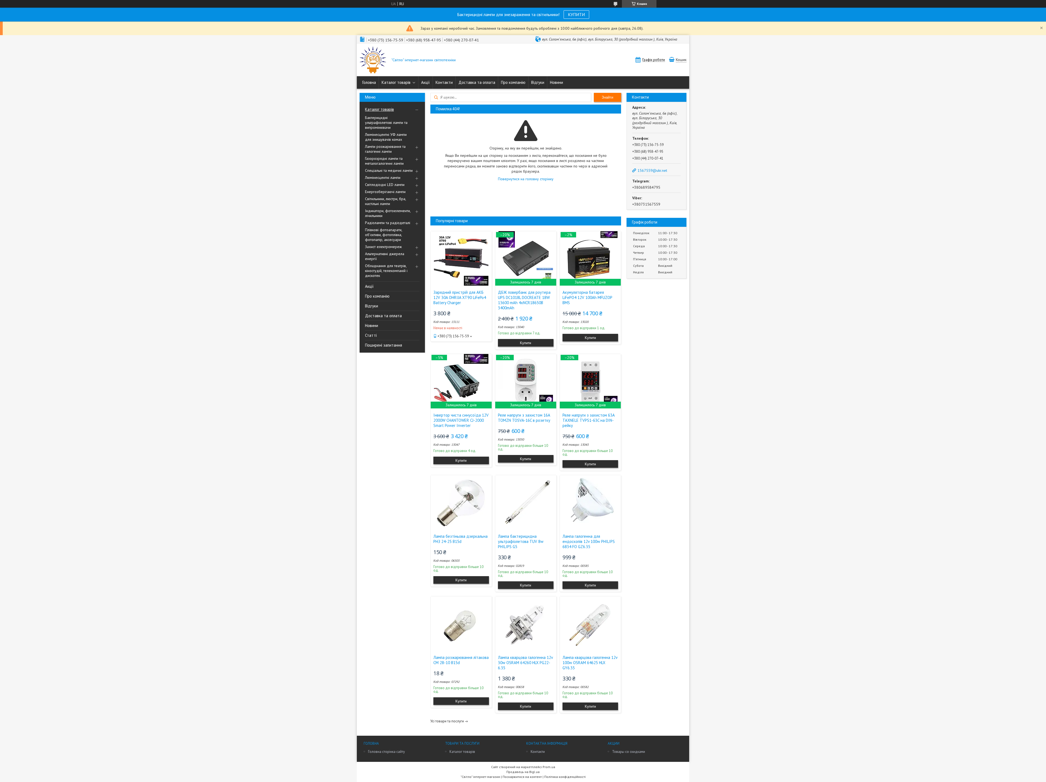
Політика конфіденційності (565, 777)
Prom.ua (549, 767)
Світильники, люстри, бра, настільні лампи (385, 201)
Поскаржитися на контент (522, 777)
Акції (425, 82)
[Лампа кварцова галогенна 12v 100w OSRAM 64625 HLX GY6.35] (590, 623)
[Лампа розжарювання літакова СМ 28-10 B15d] (461, 623)
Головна (369, 82)
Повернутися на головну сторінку (526, 178)
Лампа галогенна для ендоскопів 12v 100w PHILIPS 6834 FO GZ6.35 (588, 541)
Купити (525, 342)
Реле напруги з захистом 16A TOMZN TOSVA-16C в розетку (524, 418)
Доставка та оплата (476, 82)
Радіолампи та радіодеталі (387, 222)
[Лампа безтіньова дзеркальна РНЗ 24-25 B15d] (461, 502)
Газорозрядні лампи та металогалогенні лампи (384, 161)
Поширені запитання (383, 345)
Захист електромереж (383, 246)
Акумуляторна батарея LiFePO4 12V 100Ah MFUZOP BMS (587, 297)
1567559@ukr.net (652, 170)
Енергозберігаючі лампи (385, 191)
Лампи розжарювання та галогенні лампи (385, 149)
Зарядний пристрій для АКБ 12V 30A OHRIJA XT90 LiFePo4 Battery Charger (459, 297)
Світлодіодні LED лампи (385, 184)
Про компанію (513, 82)
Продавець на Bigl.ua (523, 772)
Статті (371, 335)
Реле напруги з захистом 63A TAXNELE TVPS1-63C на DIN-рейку (588, 420)
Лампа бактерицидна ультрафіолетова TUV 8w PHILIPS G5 (520, 541)
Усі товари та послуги (447, 721)
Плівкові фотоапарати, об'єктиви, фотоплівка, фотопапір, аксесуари (383, 234)
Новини (556, 82)
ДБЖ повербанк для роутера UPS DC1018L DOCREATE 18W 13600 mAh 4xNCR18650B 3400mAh (524, 300)
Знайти (607, 97)
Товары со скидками (628, 751)
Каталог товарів (396, 82)
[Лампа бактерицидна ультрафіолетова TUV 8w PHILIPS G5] (525, 502)
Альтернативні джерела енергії (384, 256)
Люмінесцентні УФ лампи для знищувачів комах (386, 137)
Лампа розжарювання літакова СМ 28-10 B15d (461, 660)
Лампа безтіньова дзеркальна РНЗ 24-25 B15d (460, 539)
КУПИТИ (576, 14)
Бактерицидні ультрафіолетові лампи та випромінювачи (386, 122)
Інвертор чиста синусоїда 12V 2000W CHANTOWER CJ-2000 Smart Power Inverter (461, 420)
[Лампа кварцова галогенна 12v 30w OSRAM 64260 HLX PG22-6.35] (525, 623)
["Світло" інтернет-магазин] (373, 60)
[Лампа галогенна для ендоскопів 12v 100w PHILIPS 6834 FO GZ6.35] (590, 502)
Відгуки (537, 82)
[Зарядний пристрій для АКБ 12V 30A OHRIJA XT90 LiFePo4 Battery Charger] (461, 258)
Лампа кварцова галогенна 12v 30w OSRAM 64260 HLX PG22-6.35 (525, 662)
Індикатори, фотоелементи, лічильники (388, 213)
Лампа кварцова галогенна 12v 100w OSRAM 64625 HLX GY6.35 (589, 662)
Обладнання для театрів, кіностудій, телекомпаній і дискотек (386, 270)
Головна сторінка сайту (386, 751)
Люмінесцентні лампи (382, 177)
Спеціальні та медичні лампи (389, 170)
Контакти (444, 82)
